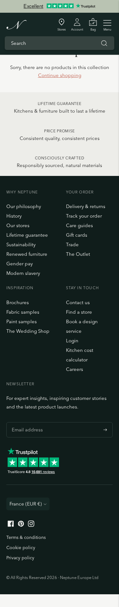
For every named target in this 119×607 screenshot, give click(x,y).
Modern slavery (23, 273)
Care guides (79, 225)
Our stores (18, 225)
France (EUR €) (26, 504)
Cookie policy (20, 547)
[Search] (104, 43)
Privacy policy (20, 558)
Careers (74, 369)
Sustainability (21, 244)
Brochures (17, 302)
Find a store (79, 312)
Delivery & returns (85, 206)
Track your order (84, 216)
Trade (72, 244)
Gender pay (19, 264)
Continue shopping (59, 75)
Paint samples (21, 321)
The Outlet (78, 254)
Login (72, 341)
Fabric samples (22, 312)
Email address (26, 422)
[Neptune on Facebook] (10, 525)
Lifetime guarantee (27, 235)
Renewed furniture (26, 254)
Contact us (78, 302)
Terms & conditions (26, 537)
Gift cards (76, 235)
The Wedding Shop (28, 331)
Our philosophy (23, 206)
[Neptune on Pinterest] (21, 525)
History (14, 216)
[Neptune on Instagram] (31, 525)
